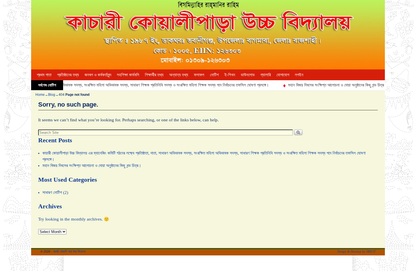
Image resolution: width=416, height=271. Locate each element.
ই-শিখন (229, 75)
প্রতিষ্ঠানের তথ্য (68, 75)
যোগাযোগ (282, 75)
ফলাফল (199, 75)
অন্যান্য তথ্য (178, 75)
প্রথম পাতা (44, 75)
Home (40, 95)
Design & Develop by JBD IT (356, 251)
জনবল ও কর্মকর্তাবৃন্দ (98, 75)
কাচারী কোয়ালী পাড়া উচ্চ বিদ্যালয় (69, 251)
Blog (51, 95)
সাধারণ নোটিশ (52, 192)
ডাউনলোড (248, 75)
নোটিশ (214, 75)
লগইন (299, 75)
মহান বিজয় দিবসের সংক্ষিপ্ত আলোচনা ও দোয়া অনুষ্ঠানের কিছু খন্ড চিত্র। (331, 85)
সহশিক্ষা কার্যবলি (128, 75)
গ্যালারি (265, 75)
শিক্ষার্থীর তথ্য (154, 75)
